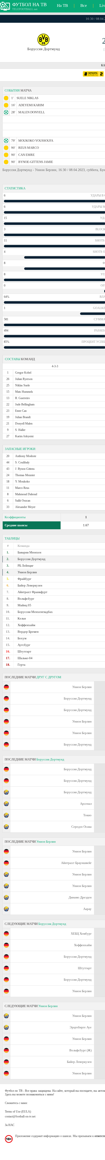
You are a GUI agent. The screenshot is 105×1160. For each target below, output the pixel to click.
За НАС (9, 1125)
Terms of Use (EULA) (18, 1111)
